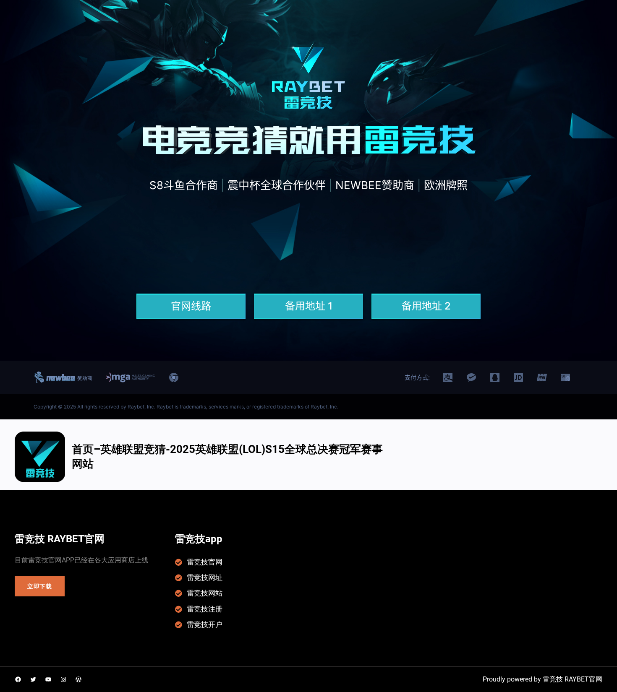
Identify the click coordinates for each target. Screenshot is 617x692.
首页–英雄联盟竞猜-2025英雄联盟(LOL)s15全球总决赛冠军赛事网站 (227, 456)
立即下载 (39, 586)
